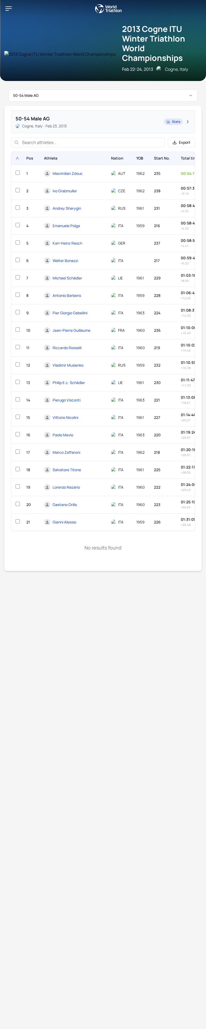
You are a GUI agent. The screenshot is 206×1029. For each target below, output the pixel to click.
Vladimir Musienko (68, 365)
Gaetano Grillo (65, 504)
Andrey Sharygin (67, 208)
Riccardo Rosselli (67, 347)
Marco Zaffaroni (66, 452)
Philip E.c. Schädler (69, 382)
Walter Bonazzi (65, 260)
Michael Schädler (67, 278)
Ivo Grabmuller (65, 190)
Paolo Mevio (63, 434)
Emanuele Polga (66, 225)
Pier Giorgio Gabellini (70, 312)
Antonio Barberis (67, 295)
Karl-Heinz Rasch (67, 243)
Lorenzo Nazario (66, 487)
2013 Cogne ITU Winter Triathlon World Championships (153, 43)
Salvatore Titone (67, 469)
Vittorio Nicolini (65, 417)
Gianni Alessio (64, 522)
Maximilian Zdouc (68, 173)
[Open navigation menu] (8, 8)
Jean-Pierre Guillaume (71, 330)
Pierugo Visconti (66, 400)
